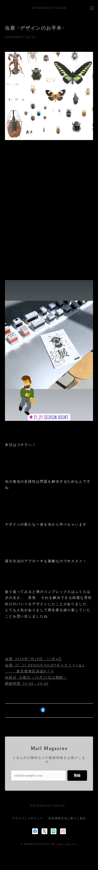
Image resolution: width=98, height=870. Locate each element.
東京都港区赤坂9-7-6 (29, 671)
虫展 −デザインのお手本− (35, 28)
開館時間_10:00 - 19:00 (27, 683)
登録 (77, 775)
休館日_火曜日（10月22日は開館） (36, 677)
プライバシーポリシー (27, 818)
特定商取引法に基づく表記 (67, 818)
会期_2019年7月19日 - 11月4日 (33, 659)
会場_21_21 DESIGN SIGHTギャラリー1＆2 (45, 665)
